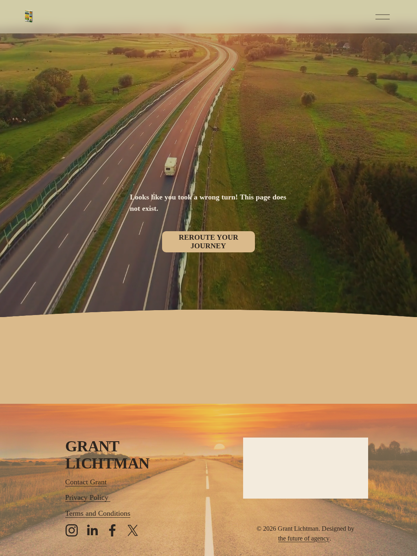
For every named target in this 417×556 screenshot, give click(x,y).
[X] (132, 530)
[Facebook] (112, 530)
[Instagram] (71, 530)
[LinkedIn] (92, 530)
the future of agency (303, 538)
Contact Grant (86, 482)
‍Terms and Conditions (97, 513)
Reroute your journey (208, 241)
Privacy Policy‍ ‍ (87, 497)
